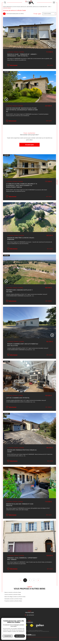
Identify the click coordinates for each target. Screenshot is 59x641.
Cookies (47, 631)
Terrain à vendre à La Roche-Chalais (13, 594)
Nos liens (36, 631)
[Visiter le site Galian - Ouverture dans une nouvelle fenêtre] (40, 625)
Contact (57, 182)
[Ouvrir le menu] (54, 2)
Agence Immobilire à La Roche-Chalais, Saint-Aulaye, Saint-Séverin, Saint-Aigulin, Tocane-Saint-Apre (25, 6)
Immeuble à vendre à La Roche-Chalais (13, 598)
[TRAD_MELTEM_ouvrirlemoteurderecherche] (5, 2)
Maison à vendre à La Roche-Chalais (13, 592)
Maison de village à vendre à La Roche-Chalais (15, 596)
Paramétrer (7, 636)
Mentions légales (26, 631)
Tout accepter (20, 636)
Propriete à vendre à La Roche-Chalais (13, 601)
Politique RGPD (42, 631)
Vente (49, 6)
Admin (32, 631)
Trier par (37, 14)
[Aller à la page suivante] (38, 580)
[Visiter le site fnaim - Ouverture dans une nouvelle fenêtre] (31, 625)
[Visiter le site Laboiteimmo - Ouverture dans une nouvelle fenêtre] (29, 636)
